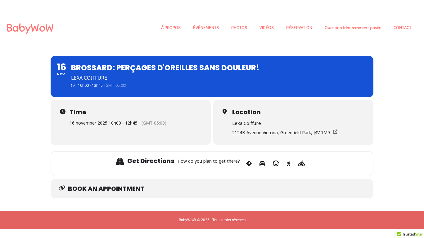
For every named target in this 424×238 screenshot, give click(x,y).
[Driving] (262, 164)
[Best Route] (249, 164)
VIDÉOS (266, 27)
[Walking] (288, 164)
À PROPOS (171, 27)
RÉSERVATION (299, 27)
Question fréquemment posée (353, 27)
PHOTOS (239, 27)
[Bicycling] (301, 164)
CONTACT (403, 27)
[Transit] (276, 164)
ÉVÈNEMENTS (206, 27)
